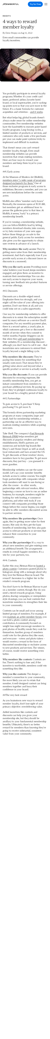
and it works (36, 112)
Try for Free (35, 4)
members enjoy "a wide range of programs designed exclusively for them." (24, 182)
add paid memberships (29, 338)
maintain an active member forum (24, 616)
